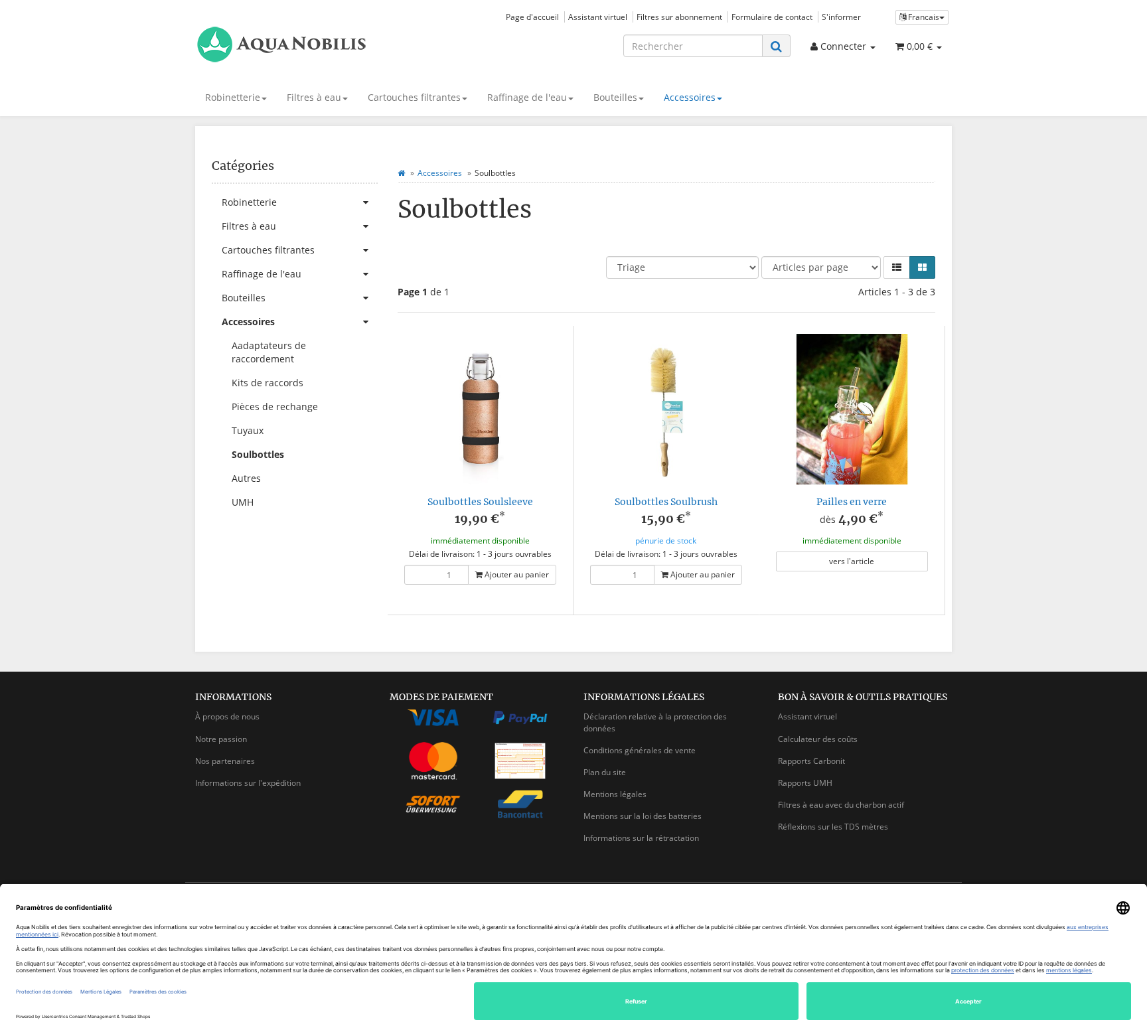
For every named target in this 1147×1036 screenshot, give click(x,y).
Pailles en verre (851, 502)
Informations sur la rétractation (641, 838)
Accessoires (690, 97)
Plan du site (604, 772)
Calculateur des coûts (818, 739)
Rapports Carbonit (811, 761)
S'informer (841, 16)
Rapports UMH (805, 782)
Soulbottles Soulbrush (666, 502)
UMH (243, 502)
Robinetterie (232, 97)
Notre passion (221, 739)
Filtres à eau (314, 97)
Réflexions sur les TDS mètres (833, 826)
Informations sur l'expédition (248, 782)
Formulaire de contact (771, 16)
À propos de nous (227, 716)
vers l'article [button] (851, 561)
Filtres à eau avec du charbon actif (841, 804)
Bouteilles (615, 97)
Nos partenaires (225, 761)
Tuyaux (248, 430)
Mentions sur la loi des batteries (642, 816)
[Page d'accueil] (401, 173)
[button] (896, 267)
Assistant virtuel (597, 16)
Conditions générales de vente (639, 750)
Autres (246, 478)
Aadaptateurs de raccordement (269, 352)
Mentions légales (615, 794)
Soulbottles (258, 454)
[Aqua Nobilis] (314, 44)
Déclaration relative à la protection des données (655, 722)
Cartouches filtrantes (414, 97)
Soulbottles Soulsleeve (480, 502)
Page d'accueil (532, 16)
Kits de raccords (267, 382)
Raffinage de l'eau (527, 97)
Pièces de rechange (275, 406)
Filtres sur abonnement (679, 16)
